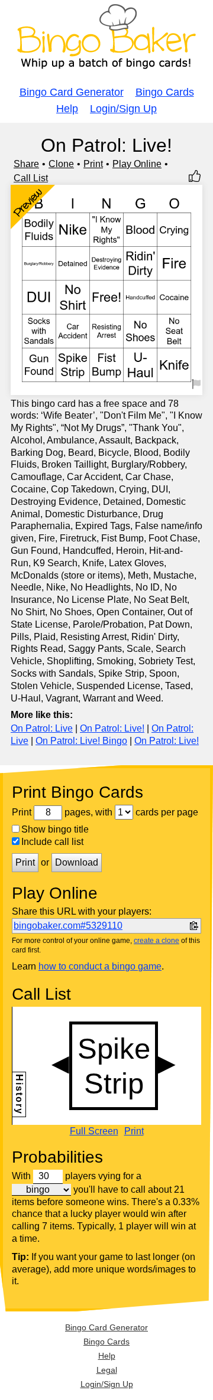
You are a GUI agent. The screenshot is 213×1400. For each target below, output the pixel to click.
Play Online (137, 164)
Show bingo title (55, 829)
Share (26, 164)
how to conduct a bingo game (100, 966)
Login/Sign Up (123, 109)
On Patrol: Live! (112, 728)
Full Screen (94, 1131)
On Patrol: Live (42, 728)
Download (76, 862)
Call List (31, 178)
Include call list (52, 842)
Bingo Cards (164, 92)
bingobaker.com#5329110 (68, 926)
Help (67, 109)
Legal (106, 1370)
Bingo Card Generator (72, 92)
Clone (61, 164)
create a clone (156, 940)
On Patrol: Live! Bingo (81, 741)
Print (93, 164)
